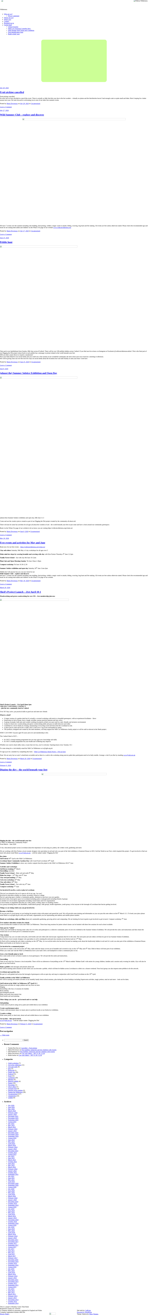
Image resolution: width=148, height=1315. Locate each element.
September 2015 (13, 1285)
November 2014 (13, 1300)
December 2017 (13, 1240)
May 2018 (11, 1231)
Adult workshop (13, 1063)
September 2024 (13, 1136)
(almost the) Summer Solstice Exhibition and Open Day (28, 373)
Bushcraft (11, 1070)
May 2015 (11, 1292)
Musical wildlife (13, 1081)
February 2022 (12, 1169)
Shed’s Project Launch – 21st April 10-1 (20, 592)
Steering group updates (15, 1090)
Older (4, 1035)
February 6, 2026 (5, 765)
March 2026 (12, 1111)
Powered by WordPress (84, 1312)
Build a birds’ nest (14, 34)
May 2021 (11, 1180)
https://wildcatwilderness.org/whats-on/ (32, 547)
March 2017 (12, 1256)
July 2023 (11, 1156)
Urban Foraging (13, 27)
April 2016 (11, 1272)
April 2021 (11, 1182)
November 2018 (13, 1220)
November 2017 (13, 1241)
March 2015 (12, 1294)
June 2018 (11, 1229)
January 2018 (12, 1238)
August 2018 (12, 1225)
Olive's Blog (12, 1087)
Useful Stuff (8, 25)
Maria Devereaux (12, 103)
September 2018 (13, 1223)
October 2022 (12, 1162)
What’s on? (7, 19)
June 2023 (11, 1158)
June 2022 (11, 1163)
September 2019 (13, 1205)
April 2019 (11, 1214)
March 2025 (12, 1127)
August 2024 (12, 1138)
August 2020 (12, 1187)
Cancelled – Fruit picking (29, 1048)
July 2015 (11, 1289)
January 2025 (12, 1131)
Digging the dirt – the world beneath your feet (23, 769)
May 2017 (11, 1252)
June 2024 (11, 1140)
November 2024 (13, 1134)
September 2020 (13, 1185)
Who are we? (8, 14)
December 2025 (13, 1116)
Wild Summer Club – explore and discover (22, 114)
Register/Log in (9, 23)
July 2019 (11, 1209)
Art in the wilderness (14, 1065)
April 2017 (11, 1254)
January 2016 (12, 1278)
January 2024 (12, 1149)
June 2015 (11, 1290)
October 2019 (12, 1203)
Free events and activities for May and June (22, 542)
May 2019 (11, 1212)
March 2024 (12, 1145)
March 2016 (12, 1274)
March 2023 (12, 1160)
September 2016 (13, 1265)
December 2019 (13, 1202)
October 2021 (12, 1172)
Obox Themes (93, 1314)
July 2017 (11, 1249)
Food (9, 1076)
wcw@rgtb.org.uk (129, 755)
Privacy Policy (4, 1314)
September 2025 (13, 1120)
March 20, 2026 (5, 587)
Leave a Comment (6, 107)
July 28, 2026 (4, 88)
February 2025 (12, 1129)
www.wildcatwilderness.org (62, 227)
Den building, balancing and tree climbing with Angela (39, 1050)
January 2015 (12, 1298)
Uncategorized (35, 103)
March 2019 (12, 1216)
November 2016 (13, 1261)
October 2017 (12, 1243)
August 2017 (12, 1247)
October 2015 (12, 1283)
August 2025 (12, 1122)
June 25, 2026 (4, 238)
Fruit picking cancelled (12, 92)
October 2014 (12, 1301)
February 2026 (12, 1113)
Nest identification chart (15, 32)
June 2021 (11, 1178)
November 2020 (13, 1183)
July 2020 (11, 1189)
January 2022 (12, 1171)
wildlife (10, 1098)
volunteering (12, 1096)
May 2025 (11, 1125)
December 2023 (13, 1151)
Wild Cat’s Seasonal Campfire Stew (19, 28)
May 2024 (11, 1142)
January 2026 (12, 1114)
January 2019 (12, 1218)
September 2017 (13, 1245)
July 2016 (11, 1269)
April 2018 (11, 1232)
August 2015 (12, 1287)
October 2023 (12, 1152)
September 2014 (13, 1303)
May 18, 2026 (4, 538)
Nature (10, 1083)
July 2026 (11, 1105)
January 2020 (12, 1200)
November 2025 (13, 1118)
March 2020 (12, 1196)
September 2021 (13, 1174)
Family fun (11, 1072)
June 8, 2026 (4, 369)
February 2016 (12, 1276)
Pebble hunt (6, 242)
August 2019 (12, 1207)
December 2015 (13, 1280)
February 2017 (12, 1258)
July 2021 (11, 1176)
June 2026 (11, 1107)
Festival (10, 1074)
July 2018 (11, 1227)
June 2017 (11, 1251)
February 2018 (12, 1236)
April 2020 (11, 1194)
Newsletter (11, 1085)
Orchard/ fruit (12, 1088)
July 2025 (11, 1123)
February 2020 (12, 1198)
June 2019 (11, 1211)
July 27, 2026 (4, 110)
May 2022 (11, 1165)
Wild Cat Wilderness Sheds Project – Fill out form (50, 752)
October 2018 (12, 1221)
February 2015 (12, 1296)
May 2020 (11, 1192)
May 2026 (11, 1109)
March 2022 (12, 1167)
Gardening (11, 1078)
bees (9, 1068)
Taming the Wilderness (15, 1092)
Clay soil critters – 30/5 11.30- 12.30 (33, 1053)
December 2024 (13, 1133)
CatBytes (88, 1310)
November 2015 (13, 1281)
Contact (6, 21)
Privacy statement (13, 16)
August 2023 (12, 1154)
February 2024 (12, 1147)
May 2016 (11, 1271)
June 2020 (11, 1191)
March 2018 (12, 1234)
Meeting (10, 1079)
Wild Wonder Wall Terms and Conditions (21, 30)
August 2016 (12, 1267)
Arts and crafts (12, 1067)
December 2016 (13, 1260)
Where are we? (9, 18)
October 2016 (12, 1263)
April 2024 (11, 1143)
